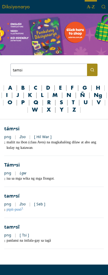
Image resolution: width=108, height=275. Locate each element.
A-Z (91, 6)
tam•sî (11, 227)
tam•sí (11, 196)
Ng (98, 95)
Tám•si (12, 165)
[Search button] (92, 70)
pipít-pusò (15, 209)
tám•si (11, 128)
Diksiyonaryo (16, 6)
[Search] (103, 6)
